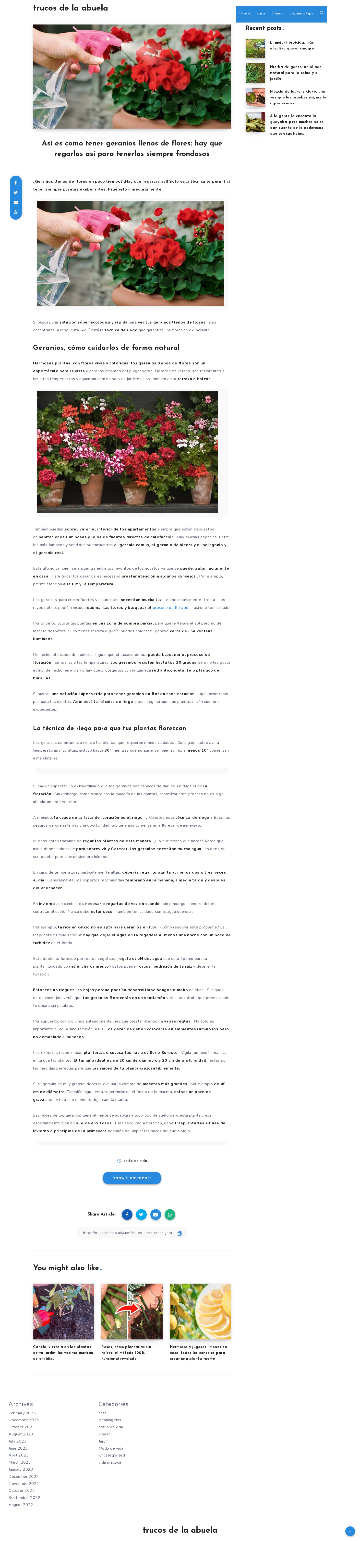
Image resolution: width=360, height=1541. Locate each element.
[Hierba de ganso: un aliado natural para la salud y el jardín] (255, 73)
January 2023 (21, 1469)
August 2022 (21, 1504)
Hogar (277, 13)
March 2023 (20, 1462)
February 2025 (22, 1413)
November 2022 (24, 1483)
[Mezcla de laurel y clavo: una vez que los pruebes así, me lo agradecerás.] (255, 97)
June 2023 (18, 1448)
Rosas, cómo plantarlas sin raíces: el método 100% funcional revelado (126, 1353)
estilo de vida (135, 1161)
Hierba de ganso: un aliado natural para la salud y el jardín (296, 73)
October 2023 (22, 1427)
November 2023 (24, 1420)
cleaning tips (301, 13)
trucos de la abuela (70, 8)
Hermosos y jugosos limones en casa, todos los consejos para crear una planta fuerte (198, 1353)
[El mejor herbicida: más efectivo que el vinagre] (255, 48)
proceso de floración (172, 607)
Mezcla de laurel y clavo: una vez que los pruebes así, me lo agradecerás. (298, 97)
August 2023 (21, 1434)
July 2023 (18, 1441)
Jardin (104, 1441)
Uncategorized (112, 1455)
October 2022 (22, 1490)
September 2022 (24, 1497)
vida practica (110, 1462)
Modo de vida (111, 1448)
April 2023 (19, 1455)
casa (261, 13)
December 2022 (24, 1476)
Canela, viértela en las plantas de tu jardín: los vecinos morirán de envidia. (63, 1353)
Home (244, 13)
